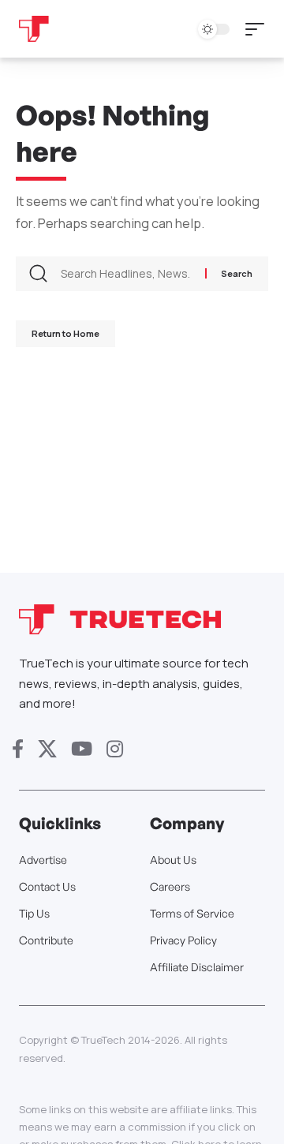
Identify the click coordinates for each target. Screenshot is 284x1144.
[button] (258, 29)
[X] (47, 749)
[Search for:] (127, 273)
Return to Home (65, 333)
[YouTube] (81, 749)
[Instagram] (115, 749)
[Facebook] (18, 749)
